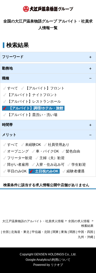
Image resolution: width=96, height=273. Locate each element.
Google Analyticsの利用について (48, 260)
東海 (64, 232)
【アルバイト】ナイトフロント (32, 95)
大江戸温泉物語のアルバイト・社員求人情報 (33, 221)
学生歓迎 (78, 164)
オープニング (18, 151)
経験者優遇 (75, 171)
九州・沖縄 (85, 237)
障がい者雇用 (18, 164)
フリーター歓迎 (19, 158)
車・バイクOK (47, 151)
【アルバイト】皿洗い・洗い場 (32, 115)
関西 (72, 232)
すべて (12, 88)
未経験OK (33, 145)
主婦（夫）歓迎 (52, 158)
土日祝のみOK (46, 171)
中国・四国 (85, 232)
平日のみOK (17, 171)
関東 (55, 232)
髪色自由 (73, 151)
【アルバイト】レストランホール (34, 101)
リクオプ (57, 265)
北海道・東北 (20, 232)
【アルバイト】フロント (45, 88)
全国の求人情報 (79, 221)
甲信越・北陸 (41, 232)
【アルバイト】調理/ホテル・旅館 (35, 108)
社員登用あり (58, 145)
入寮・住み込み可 (50, 164)
